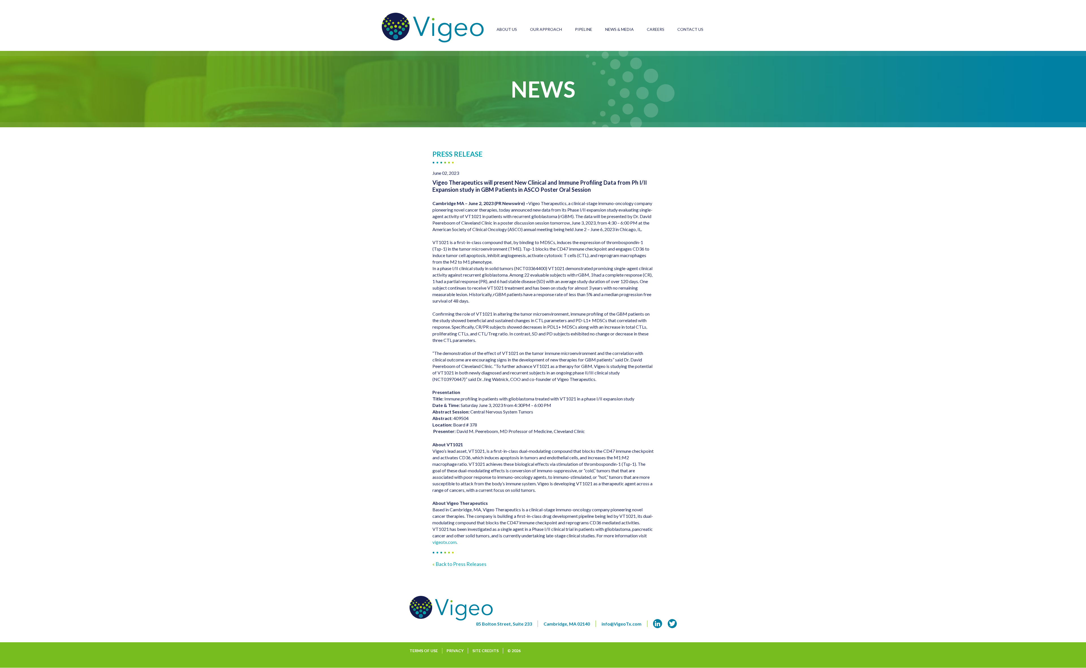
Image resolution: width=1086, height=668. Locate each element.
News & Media (619, 29)
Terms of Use (424, 650)
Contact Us (690, 29)
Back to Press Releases (459, 564)
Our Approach (546, 29)
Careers (655, 29)
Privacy (455, 650)
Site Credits (485, 650)
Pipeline (583, 29)
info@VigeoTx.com (621, 623)
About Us (507, 29)
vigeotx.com (444, 542)
